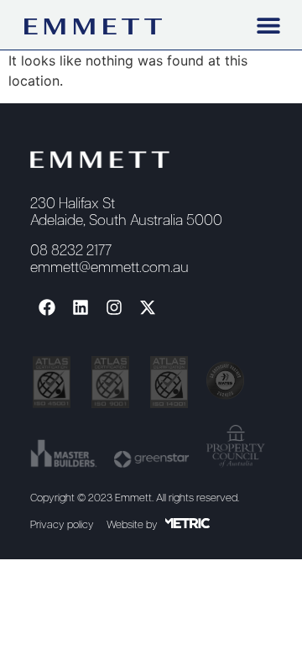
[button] (268, 25)
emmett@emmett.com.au (109, 268)
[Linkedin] (80, 307)
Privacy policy (62, 525)
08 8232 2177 (71, 251)
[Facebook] (47, 307)
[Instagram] (114, 307)
